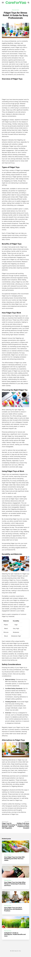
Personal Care (15, 10)
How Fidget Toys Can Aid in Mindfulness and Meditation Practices (13, 909)
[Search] (28, 2)
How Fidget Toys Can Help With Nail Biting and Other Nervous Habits (14, 858)
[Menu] (3, 2)
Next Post (22, 825)
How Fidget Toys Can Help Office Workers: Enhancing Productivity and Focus (15, 883)
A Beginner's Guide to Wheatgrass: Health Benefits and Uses (15, 934)
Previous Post (8, 825)
